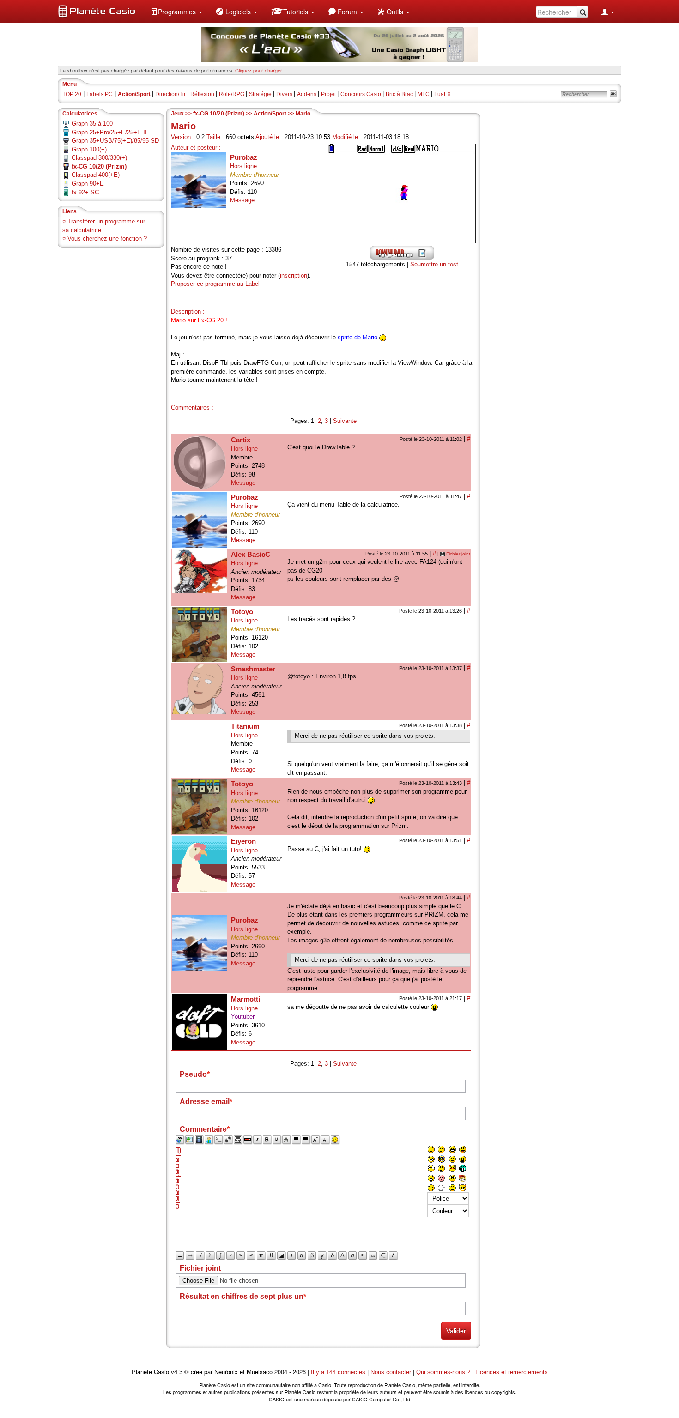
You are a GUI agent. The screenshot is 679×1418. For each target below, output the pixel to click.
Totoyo (242, 611)
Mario (303, 113)
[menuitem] (176, 11)
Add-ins (307, 94)
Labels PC (99, 94)
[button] (176, 11)
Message (242, 200)
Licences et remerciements (511, 1372)
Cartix (240, 440)
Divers (285, 94)
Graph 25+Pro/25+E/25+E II (109, 132)
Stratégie (261, 94)
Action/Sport (271, 113)
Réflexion (203, 94)
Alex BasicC (250, 554)
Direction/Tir (171, 94)
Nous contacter (390, 1372)
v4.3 (176, 1372)
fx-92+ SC (85, 192)
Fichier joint (458, 553)
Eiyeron (243, 841)
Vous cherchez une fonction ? (107, 238)
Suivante (345, 420)
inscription (293, 275)
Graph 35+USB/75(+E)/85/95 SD (115, 140)
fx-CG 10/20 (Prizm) (219, 113)
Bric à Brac (400, 94)
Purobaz (243, 157)
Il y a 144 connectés (339, 1372)
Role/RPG (232, 94)
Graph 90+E (88, 183)
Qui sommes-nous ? (443, 1372)
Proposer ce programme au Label (215, 283)
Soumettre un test (434, 264)
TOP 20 (71, 94)
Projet (329, 94)
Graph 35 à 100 (92, 123)
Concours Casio (361, 94)
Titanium (245, 726)
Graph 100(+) (89, 149)
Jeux (177, 113)
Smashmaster (253, 669)
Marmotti (245, 999)
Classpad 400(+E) (96, 174)
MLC (424, 94)
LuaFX (442, 94)
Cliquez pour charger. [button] (259, 70)
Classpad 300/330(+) (99, 157)
